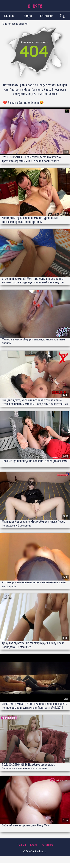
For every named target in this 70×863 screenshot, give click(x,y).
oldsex (35, 6)
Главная (9, 16)
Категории (46, 16)
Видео (28, 16)
